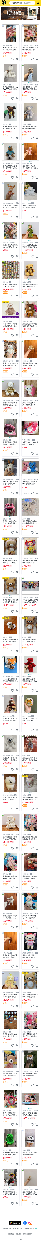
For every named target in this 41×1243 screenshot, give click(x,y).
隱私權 (18, 1234)
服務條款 (11, 1234)
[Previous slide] (23, 33)
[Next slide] (37, 33)
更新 (36, 1228)
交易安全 (21, 1239)
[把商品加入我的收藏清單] (12, 59)
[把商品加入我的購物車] (17, 59)
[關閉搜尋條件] (21, 3)
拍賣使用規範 (27, 1234)
